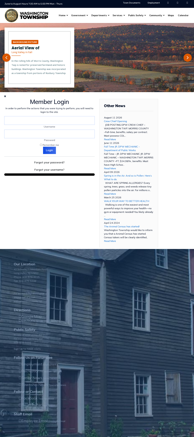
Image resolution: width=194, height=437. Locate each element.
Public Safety (136, 15)
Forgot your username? (49, 169)
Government (78, 15)
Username (49, 126)
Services (117, 15)
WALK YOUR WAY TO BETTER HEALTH (126, 201)
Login (49, 150)
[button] (6, 58)
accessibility (25, 293)
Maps (171, 15)
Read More (110, 139)
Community (155, 15)
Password (49, 140)
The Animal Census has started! (121, 226)
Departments (99, 15)
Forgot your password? (49, 162)
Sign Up (18, 348)
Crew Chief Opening (115, 121)
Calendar (183, 15)
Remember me (51, 144)
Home (62, 15)
